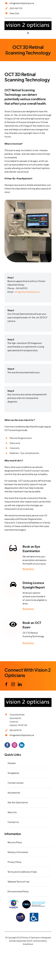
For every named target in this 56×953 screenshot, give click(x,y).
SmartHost (28, 944)
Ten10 (29, 941)
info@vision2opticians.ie (22, 3)
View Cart (14, 13)
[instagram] (13, 684)
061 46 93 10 (16, 730)
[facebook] (6, 684)
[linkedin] (20, 684)
